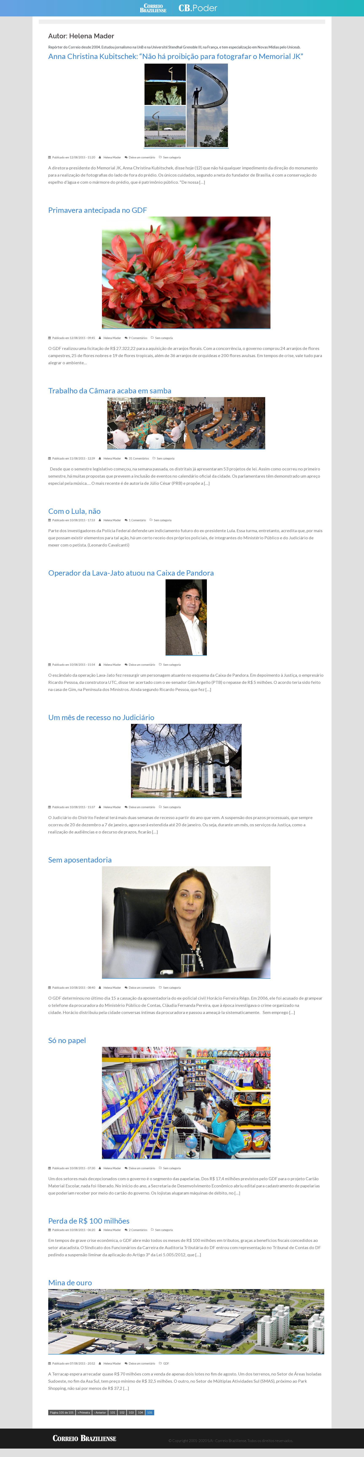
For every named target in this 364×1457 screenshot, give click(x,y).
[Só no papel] (186, 1103)
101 (112, 1412)
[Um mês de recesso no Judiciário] (186, 760)
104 (140, 1412)
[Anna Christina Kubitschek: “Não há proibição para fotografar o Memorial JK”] (186, 105)
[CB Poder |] (199, 7)
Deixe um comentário (142, 157)
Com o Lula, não (74, 511)
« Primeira (84, 1412)
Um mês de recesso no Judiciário (101, 717)
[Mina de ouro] (186, 1321)
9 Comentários (138, 338)
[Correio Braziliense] (156, 7)
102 (121, 1412)
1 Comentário (137, 520)
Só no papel (67, 1040)
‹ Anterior (100, 1412)
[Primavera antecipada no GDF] (186, 272)
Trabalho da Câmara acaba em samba (109, 390)
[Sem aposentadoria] (186, 922)
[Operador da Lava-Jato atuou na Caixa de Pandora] (186, 617)
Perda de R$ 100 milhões (89, 1220)
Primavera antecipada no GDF (97, 209)
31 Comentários (139, 458)
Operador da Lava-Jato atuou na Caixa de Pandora (131, 572)
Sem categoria (172, 157)
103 (131, 1412)
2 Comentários (138, 1230)
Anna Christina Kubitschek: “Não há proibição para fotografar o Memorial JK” (175, 56)
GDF (166, 1363)
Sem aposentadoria (80, 859)
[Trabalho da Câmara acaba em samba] (186, 423)
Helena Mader (112, 157)
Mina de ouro (70, 1282)
